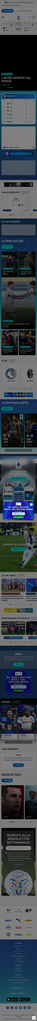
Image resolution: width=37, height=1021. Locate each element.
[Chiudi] (31, 504)
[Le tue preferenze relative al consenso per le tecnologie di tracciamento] (34, 1018)
